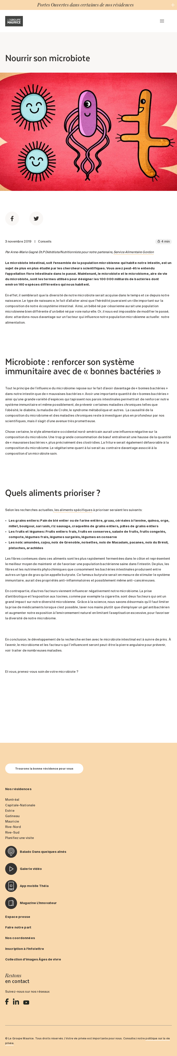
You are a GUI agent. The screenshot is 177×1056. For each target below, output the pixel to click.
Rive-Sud (12, 832)
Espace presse (17, 917)
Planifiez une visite (19, 838)
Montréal (12, 799)
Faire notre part (18, 927)
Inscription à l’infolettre (24, 949)
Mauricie (12, 821)
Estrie (9, 810)
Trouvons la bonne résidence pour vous (44, 768)
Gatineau (12, 816)
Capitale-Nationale (20, 805)
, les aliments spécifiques (72, 510)
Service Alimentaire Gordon (134, 252)
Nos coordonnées (20, 938)
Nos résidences (18, 789)
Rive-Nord (13, 827)
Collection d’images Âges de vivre (33, 959)
